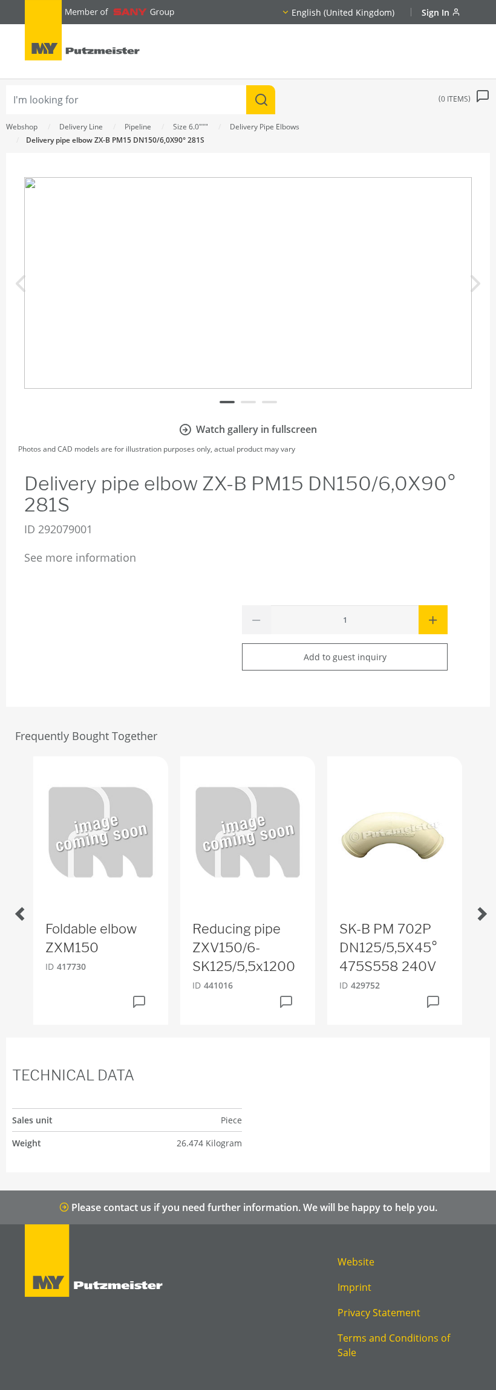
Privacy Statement (379, 1312)
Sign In (437, 12)
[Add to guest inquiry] (139, 1002)
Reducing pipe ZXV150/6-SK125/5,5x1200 (243, 947)
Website (356, 1261)
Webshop (22, 127)
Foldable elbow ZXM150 (91, 938)
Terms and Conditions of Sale (394, 1345)
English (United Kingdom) (343, 12)
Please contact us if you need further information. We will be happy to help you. (253, 1207)
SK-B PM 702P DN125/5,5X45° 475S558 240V (388, 947)
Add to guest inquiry (345, 657)
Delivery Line (81, 127)
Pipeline (138, 127)
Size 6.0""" (190, 127)
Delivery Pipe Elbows (264, 127)
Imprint (354, 1287)
